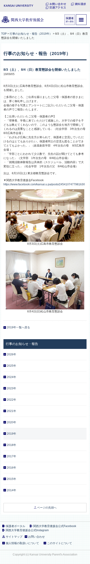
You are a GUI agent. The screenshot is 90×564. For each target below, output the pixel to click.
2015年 (11, 479)
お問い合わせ (57, 4)
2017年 (11, 456)
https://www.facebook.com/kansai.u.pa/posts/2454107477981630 (44, 184)
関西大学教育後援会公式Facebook (54, 526)
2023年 (11, 388)
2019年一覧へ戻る (18, 327)
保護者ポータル (15, 526)
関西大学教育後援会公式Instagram (27, 530)
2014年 (11, 490)
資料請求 (80, 4)
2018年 (11, 445)
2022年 (11, 399)
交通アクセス (57, 7)
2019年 (11, 433)
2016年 (11, 467)
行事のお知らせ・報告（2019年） (31, 33)
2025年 (11, 365)
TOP (4, 33)
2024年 (11, 377)
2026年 (11, 354)
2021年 (11, 411)
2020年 (11, 422)
